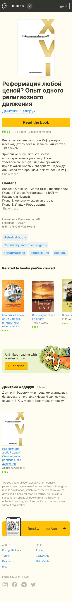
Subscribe (16, 366)
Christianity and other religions (25, 245)
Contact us (42, 555)
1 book (23, 387)
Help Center (43, 561)
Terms (6, 555)
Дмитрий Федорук (18, 111)
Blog (5, 566)
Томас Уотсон (40, 322)
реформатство (14, 253)
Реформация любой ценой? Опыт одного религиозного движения (12, 456)
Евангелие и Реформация (18, 219)
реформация (39, 253)
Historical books (15, 237)
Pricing (40, 550)
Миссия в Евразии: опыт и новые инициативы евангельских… (14, 320)
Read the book (36, 122)
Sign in (62, 6)
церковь (60, 253)
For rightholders (11, 550)
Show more (10, 174)
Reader (6, 561)
